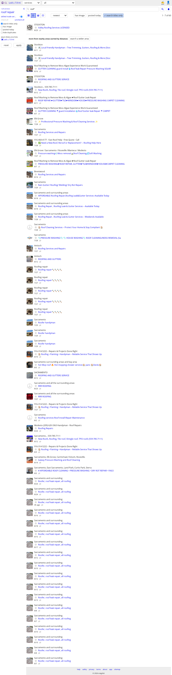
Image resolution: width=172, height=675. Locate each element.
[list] (28, 15)
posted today (8, 29)
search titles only (10, 23)
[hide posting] (40, 30)
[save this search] (168, 9)
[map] (43, 15)
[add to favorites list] (35, 27)
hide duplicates (9, 32)
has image (7, 26)
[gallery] (38, 15)
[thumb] (33, 15)
